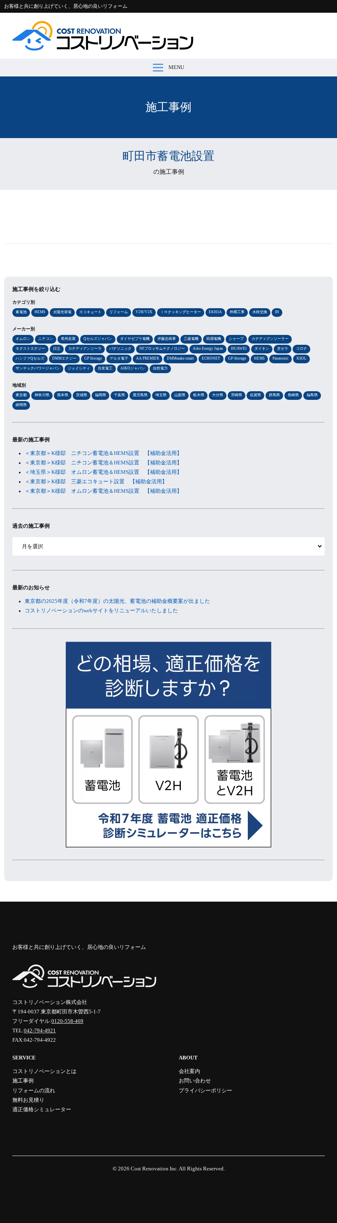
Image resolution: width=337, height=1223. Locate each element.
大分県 (217, 395)
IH (277, 312)
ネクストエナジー (30, 348)
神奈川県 (42, 395)
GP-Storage (237, 358)
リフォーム (118, 312)
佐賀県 (255, 395)
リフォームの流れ (33, 1091)
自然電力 (160, 368)
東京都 (21, 395)
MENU (176, 67)
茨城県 (81, 395)
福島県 (312, 395)
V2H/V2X (144, 312)
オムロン (23, 339)
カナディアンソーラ (85, 348)
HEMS (40, 312)
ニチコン (45, 339)
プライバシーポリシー (205, 1091)
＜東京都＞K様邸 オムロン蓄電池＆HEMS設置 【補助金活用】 (103, 491)
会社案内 (189, 1071)
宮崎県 (236, 395)
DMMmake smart (180, 358)
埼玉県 (160, 395)
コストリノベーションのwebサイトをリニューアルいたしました (101, 611)
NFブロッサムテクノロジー (162, 348)
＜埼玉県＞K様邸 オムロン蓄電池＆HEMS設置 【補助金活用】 (103, 472)
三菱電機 (191, 339)
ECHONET (211, 358)
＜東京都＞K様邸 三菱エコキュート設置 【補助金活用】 (96, 482)
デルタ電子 (119, 358)
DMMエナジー (64, 358)
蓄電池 (21, 312)
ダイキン (261, 348)
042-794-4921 (40, 1031)
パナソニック (120, 348)
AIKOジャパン (132, 368)
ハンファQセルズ (30, 358)
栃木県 (198, 395)
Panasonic (280, 358)
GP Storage (93, 358)
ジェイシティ (79, 368)
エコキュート (90, 312)
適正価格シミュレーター (41, 1109)
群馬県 (274, 395)
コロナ (301, 348)
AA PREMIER (147, 358)
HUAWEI (239, 348)
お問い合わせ (195, 1081)
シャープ (236, 339)
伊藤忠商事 (166, 339)
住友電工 (105, 368)
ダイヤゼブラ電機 (135, 339)
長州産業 (68, 339)
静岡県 (21, 405)
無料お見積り (28, 1100)
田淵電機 (213, 339)
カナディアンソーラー (270, 339)
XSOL (301, 358)
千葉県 (119, 395)
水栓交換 (259, 312)
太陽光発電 (62, 312)
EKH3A (215, 312)
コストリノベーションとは (44, 1071)
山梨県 (179, 395)
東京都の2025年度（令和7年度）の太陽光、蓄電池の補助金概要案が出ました (117, 601)
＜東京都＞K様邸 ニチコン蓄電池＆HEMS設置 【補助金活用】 (103, 453)
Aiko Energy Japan (208, 348)
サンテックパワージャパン (38, 368)
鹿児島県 (140, 395)
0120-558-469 (67, 1021)
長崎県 (293, 395)
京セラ (282, 348)
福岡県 (100, 395)
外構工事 (237, 312)
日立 (56, 348)
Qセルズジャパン (97, 339)
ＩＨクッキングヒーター (180, 312)
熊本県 (62, 395)
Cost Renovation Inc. (154, 1169)
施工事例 (23, 1081)
